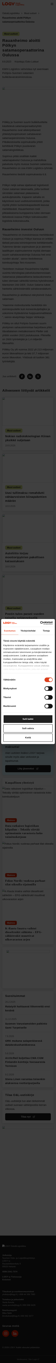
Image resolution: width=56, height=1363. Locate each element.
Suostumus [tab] (10, 630)
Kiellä (28, 737)
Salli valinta (28, 728)
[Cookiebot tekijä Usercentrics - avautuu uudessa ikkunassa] (40, 623)
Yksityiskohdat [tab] (28, 630)
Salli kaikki (28, 719)
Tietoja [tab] (46, 630)
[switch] (49, 688)
